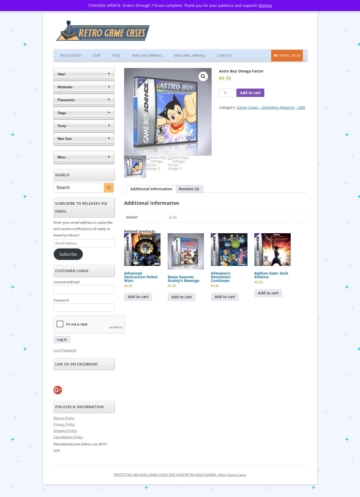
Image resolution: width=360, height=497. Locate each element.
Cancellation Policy (68, 437)
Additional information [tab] (151, 188)
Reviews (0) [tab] (189, 188)
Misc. (62, 157)
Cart (97, 55)
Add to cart (250, 92)
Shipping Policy (65, 430)
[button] (203, 76)
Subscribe (68, 254)
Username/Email (66, 282)
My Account (70, 55)
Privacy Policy (64, 424)
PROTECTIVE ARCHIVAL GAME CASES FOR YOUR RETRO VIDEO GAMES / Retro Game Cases (180, 474)
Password (61, 300)
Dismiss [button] (265, 5)
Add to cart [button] (138, 296)
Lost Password (64, 350)
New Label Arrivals (190, 55)
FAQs (116, 55)
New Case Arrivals (147, 55)
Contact (224, 55)
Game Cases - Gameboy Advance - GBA (271, 107)
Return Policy (63, 418)
